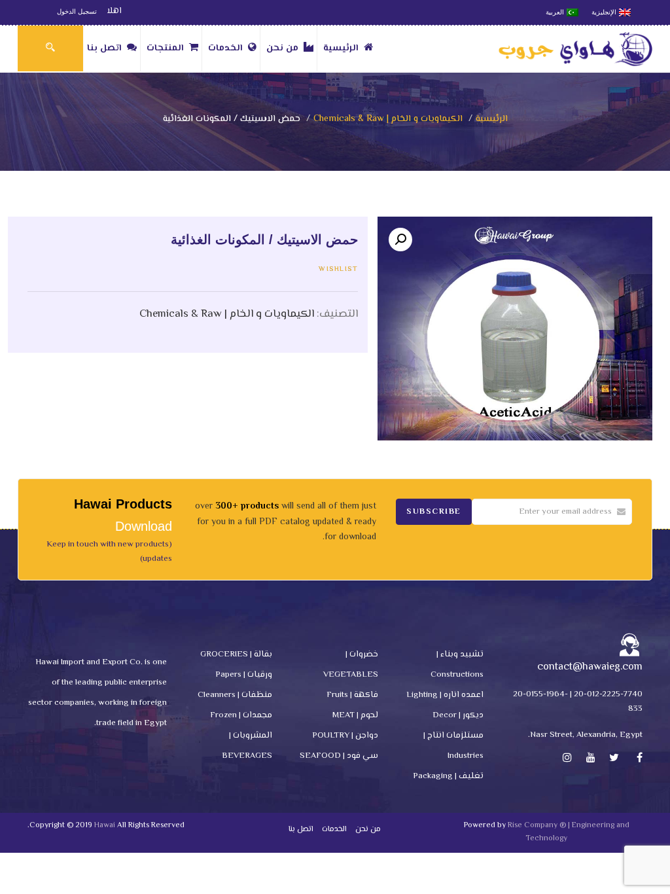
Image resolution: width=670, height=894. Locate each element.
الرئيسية (341, 48)
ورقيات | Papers (243, 674)
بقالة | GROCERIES (236, 654)
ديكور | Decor (458, 715)
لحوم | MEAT (355, 715)
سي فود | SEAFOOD (339, 755)
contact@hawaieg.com (590, 667)
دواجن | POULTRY (345, 735)
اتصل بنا (104, 48)
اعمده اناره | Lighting (445, 695)
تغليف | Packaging (448, 776)
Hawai (104, 825)
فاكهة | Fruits (352, 695)
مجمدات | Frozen (241, 715)
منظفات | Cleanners (235, 695)
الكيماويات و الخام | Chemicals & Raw (388, 119)
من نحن (282, 48)
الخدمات (225, 48)
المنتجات (165, 48)
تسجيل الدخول (77, 11)
